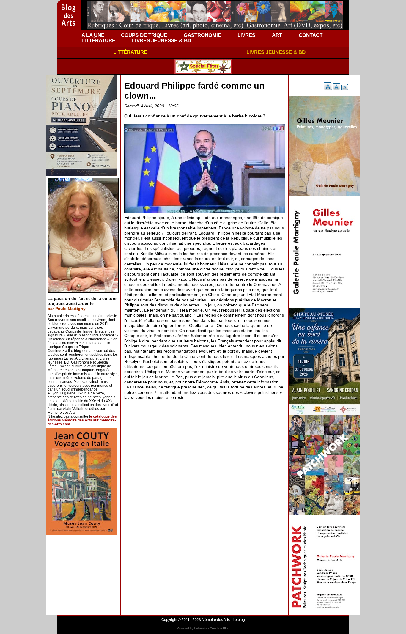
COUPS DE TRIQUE (144, 35)
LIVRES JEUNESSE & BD (161, 40)
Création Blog (219, 628)
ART (277, 35)
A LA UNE (92, 35)
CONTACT (310, 35)
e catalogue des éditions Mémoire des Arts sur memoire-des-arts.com (82, 420)
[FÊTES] (203, 66)
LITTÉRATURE (98, 40)
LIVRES (246, 35)
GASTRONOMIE (202, 35)
